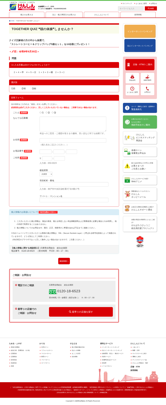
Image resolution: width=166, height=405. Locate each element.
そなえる (73, 343)
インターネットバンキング (110, 347)
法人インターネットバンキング (112, 350)
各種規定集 (103, 392)
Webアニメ (139, 180)
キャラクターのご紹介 (139, 353)
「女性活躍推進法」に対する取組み (22, 387)
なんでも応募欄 (20, 118)
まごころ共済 (76, 353)
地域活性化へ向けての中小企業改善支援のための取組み (53, 390)
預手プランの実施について (44, 387)
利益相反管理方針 (140, 390)
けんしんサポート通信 (142, 208)
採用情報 (134, 370)
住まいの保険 (76, 350)
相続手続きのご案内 (140, 122)
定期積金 (14, 356)
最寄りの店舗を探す (82, 312)
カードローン (45, 363)
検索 (152, 8)
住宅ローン (45, 347)
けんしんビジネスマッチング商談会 (145, 137)
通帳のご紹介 (136, 356)
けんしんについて (137, 343)
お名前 (20, 139)
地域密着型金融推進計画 (26, 390)
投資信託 (14, 363)
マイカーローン (46, 353)
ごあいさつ (136, 347)
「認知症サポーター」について (82, 390)
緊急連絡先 (143, 108)
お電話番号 (22, 151)
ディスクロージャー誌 (139, 360)
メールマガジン (107, 366)
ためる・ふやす (15, 343)
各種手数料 (147, 80)
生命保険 (74, 356)
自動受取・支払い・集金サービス (112, 353)
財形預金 (14, 360)
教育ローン (45, 356)
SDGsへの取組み (99, 390)
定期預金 (14, 353)
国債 (12, 366)
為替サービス (106, 356)
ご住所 (20, 158)
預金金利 (132, 80)
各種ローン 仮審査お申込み (138, 151)
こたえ (20, 112)
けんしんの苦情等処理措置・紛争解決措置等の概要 (70, 387)
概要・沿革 (136, 350)
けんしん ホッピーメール (140, 194)
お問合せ (147, 92)
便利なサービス (106, 343)
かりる (42, 343)
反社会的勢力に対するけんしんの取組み (70, 392)
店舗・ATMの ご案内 (141, 64)
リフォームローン (47, 350)
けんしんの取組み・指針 (140, 363)
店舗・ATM (135, 367)
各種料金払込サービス (109, 360)
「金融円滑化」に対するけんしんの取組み (139, 387)
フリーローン (45, 360)
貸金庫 (104, 363)
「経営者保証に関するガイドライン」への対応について (106, 387)
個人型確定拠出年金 (78, 347)
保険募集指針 (129, 390)
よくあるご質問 (132, 92)
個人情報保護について (91, 392)
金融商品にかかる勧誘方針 (114, 390)
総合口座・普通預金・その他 (20, 350)
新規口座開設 (15, 347)
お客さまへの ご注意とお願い (142, 166)
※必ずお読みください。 (48, 212)
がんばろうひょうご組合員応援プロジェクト (143, 224)
